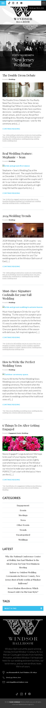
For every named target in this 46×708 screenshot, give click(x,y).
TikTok (9, 3)
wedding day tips (37, 411)
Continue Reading (11, 129)
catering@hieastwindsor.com (17, 682)
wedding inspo (30, 201)
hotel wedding (36, 135)
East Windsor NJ (11, 486)
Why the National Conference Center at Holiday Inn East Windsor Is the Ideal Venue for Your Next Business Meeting (23, 562)
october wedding (27, 345)
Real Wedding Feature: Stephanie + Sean (17, 155)
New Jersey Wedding (9, 137)
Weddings (12, 79)
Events (19, 433)
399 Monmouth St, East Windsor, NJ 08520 (21, 672)
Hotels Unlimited (14, 702)
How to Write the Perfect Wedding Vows (18, 364)
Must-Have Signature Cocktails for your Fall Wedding (17, 294)
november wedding (15, 345)
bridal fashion (19, 135)
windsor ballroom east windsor (22, 412)
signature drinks (26, 347)
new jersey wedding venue (24, 137)
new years (37, 137)
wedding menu (36, 347)
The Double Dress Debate (18, 75)
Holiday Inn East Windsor (33, 486)
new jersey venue (24, 199)
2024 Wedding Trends (16, 216)
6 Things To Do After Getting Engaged (21, 427)
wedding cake (6, 139)
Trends (23, 530)
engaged (16, 199)
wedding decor (16, 139)
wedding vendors (14, 203)
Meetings (23, 515)
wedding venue (12, 140)
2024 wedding (10, 135)
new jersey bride (7, 488)
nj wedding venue (25, 411)
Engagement (12, 433)
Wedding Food (20, 201)
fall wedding (17, 343)
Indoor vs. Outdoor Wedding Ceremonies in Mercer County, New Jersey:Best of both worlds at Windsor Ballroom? (23, 578)
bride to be (28, 135)
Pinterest (21, 3)
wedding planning (27, 139)
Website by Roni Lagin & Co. (26, 704)
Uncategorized (23, 534)
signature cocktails (14, 347)
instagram (13, 3)
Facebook (17, 3)
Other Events (23, 525)
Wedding (12, 201)
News (23, 520)
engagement (21, 486)
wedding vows (7, 412)
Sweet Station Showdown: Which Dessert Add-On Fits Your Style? (23, 590)
